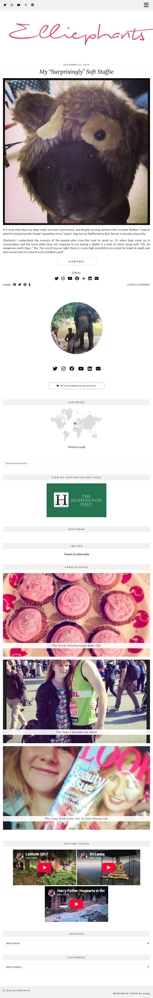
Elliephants (76, 34)
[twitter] (55, 368)
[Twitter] (5, 5)
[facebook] (72, 368)
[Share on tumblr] (30, 284)
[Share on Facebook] (14, 284)
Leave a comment (138, 284)
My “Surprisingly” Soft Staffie (76, 71)
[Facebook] (77, 278)
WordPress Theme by (131, 993)
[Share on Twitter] (20, 284)
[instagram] (63, 368)
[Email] (97, 278)
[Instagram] (12, 5)
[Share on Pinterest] (25, 284)
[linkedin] (90, 368)
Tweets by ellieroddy (76, 554)
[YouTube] (19, 5)
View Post (77, 261)
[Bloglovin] (26, 5)
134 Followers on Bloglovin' (77, 386)
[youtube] (81, 368)
